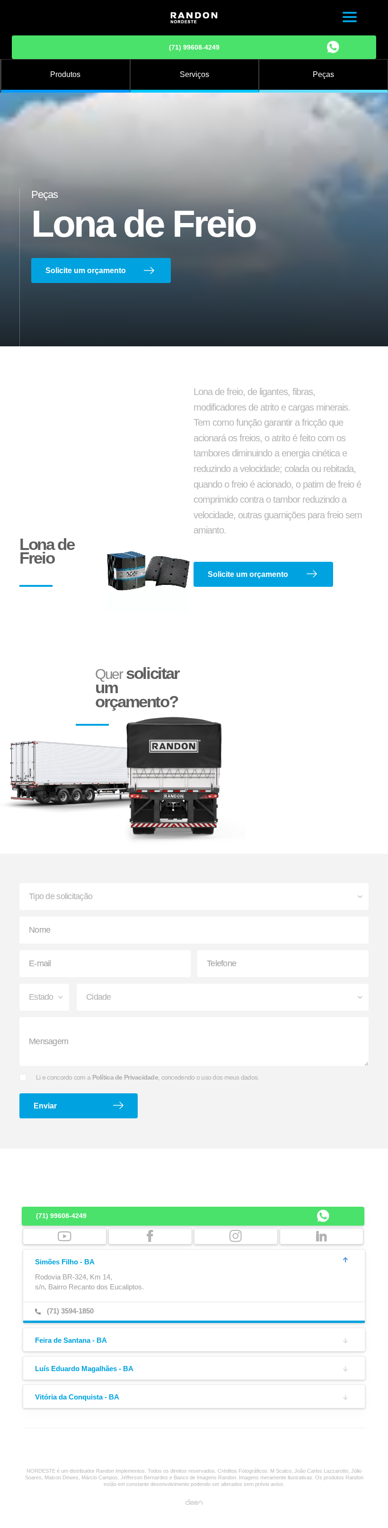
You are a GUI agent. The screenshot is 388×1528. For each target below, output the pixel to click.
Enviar (45, 1106)
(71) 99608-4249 (194, 47)
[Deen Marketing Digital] (194, 1501)
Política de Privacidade (125, 1077)
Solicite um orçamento (85, 270)
